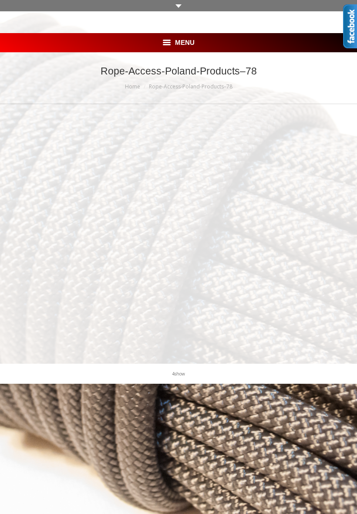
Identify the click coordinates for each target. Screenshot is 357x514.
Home (132, 86)
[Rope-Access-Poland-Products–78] (178, 232)
